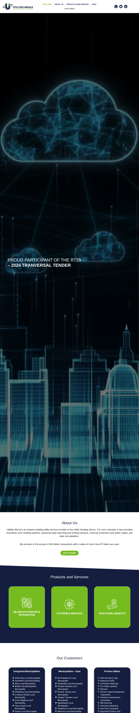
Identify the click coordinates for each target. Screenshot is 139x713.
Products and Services (78, 4)
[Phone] (116, 6)
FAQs (94, 4)
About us (59, 4)
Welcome (47, 4)
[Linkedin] (125, 6)
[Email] (120, 6)
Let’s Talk (69, 9)
